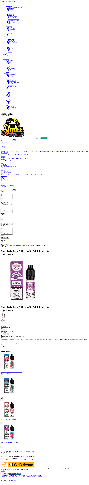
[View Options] (2, 376)
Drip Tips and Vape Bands (13, 82)
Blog (2, 459)
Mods (4, 56)
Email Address (4, 453)
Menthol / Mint (11, 32)
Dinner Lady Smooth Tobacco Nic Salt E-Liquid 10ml (12, 396)
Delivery (11, 459)
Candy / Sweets (11, 29)
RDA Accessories (12, 80)
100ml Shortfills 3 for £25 (13, 21)
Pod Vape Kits (11, 40)
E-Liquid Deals (9, 12)
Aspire (9, 46)
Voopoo (10, 50)
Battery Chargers (11, 76)
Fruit (9, 30)
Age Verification (32, 459)
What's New (5, 110)
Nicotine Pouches (12, 83)
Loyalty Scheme (6, 459)
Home (4, 3)
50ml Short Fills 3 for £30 (13, 19)
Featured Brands (9, 60)
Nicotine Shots (11, 85)
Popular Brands (9, 44)
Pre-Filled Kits (6, 89)
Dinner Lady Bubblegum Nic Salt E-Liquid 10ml (11, 442)
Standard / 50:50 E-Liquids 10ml (15, 7)
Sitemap (40, 476)
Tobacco (10, 33)
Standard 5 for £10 (12, 14)
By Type (7, 67)
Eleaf (9, 47)
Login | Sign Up (5, 115)
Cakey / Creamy (11, 28)
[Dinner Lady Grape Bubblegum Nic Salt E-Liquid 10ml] (23, 303)
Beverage (10, 27)
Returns (18, 459)
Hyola (7, 90)
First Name (3, 452)
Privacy (26, 459)
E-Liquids (5, 4)
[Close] (44, 482)
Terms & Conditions (27, 476)
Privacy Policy (35, 476)
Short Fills (10, 9)
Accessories (5, 73)
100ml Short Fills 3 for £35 (13, 23)
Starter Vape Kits (11, 41)
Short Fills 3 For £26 (12, 16)
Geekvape (10, 48)
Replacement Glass (12, 81)
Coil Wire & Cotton (12, 69)
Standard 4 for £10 (12, 13)
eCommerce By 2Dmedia (6, 476)
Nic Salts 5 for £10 (12, 15)
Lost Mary (8, 95)
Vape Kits (5, 36)
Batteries (10, 75)
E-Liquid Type (9, 6)
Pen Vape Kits (11, 39)
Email (2, 242)
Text (1, 221)
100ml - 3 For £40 (12, 22)
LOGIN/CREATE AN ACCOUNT (8, 1)
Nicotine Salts (11, 8)
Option (2, 219)
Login (3, 143)
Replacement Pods (12, 86)
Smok (9, 49)
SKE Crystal (8, 100)
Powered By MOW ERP (17, 476)
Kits (9, 92)
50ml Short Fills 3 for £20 (13, 17)
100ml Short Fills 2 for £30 (13, 20)
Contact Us (22, 459)
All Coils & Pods (11, 68)
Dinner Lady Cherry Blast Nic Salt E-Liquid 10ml (11, 419)
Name (2, 241)
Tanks (4, 54)
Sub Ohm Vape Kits (12, 42)
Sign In (15, 459)
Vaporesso (10, 63)
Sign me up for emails (24, 469)
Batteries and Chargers (10, 74)
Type (7, 105)
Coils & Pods (6, 59)
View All (10, 10)
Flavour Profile (9, 26)
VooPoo (10, 65)
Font (1, 217)
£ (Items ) (5, 142)
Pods (9, 93)
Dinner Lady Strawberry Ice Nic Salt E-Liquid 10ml (11, 372)
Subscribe (3, 472)
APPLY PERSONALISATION (6, 224)
